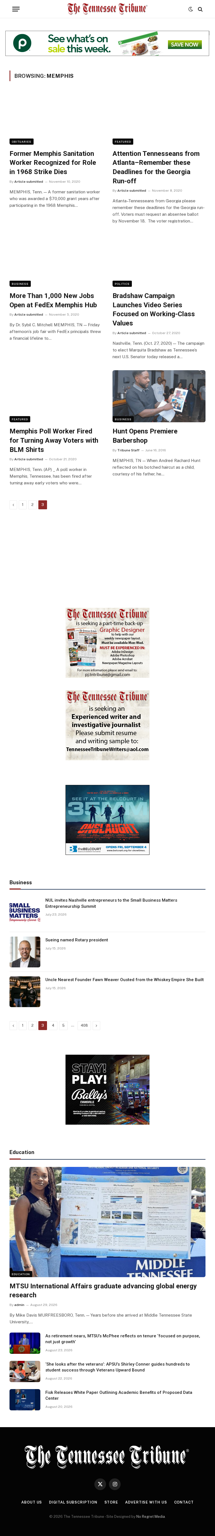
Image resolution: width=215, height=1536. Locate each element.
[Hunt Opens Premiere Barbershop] (159, 396)
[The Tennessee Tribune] (107, 9)
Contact (184, 1502)
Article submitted (28, 182)
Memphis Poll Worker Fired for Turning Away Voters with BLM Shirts (54, 440)
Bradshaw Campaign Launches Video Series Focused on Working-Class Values (154, 309)
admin (19, 1305)
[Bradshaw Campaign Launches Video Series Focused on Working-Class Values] (159, 260)
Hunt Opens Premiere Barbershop (145, 435)
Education (21, 1274)
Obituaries (21, 141)
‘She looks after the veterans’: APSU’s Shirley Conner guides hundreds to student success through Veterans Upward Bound (117, 1367)
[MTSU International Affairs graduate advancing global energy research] (107, 1222)
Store (111, 1502)
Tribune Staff (128, 450)
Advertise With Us (146, 1502)
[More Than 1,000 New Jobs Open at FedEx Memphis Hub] (56, 260)
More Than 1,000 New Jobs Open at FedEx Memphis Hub (53, 300)
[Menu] (16, 9)
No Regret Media (150, 1516)
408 (84, 1025)
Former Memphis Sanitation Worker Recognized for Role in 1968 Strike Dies (53, 163)
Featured (123, 141)
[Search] (200, 9)
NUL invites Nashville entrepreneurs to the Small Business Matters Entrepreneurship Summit (111, 903)
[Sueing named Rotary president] (25, 952)
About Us (31, 1502)
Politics (122, 283)
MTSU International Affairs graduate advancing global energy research (103, 1290)
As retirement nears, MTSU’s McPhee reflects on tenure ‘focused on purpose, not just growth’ (122, 1338)
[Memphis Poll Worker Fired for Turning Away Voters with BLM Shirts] (56, 396)
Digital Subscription (73, 1502)
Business (20, 283)
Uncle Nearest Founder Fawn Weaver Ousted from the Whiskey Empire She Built (124, 979)
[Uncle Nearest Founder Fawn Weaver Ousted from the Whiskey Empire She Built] (25, 991)
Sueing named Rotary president (76, 939)
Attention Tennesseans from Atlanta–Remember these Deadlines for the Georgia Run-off (156, 167)
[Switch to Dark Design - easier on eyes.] (190, 9)
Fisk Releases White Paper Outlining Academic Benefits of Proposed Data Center (118, 1395)
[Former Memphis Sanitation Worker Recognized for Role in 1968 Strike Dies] (56, 118)
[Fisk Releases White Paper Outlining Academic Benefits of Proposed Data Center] (25, 1399)
